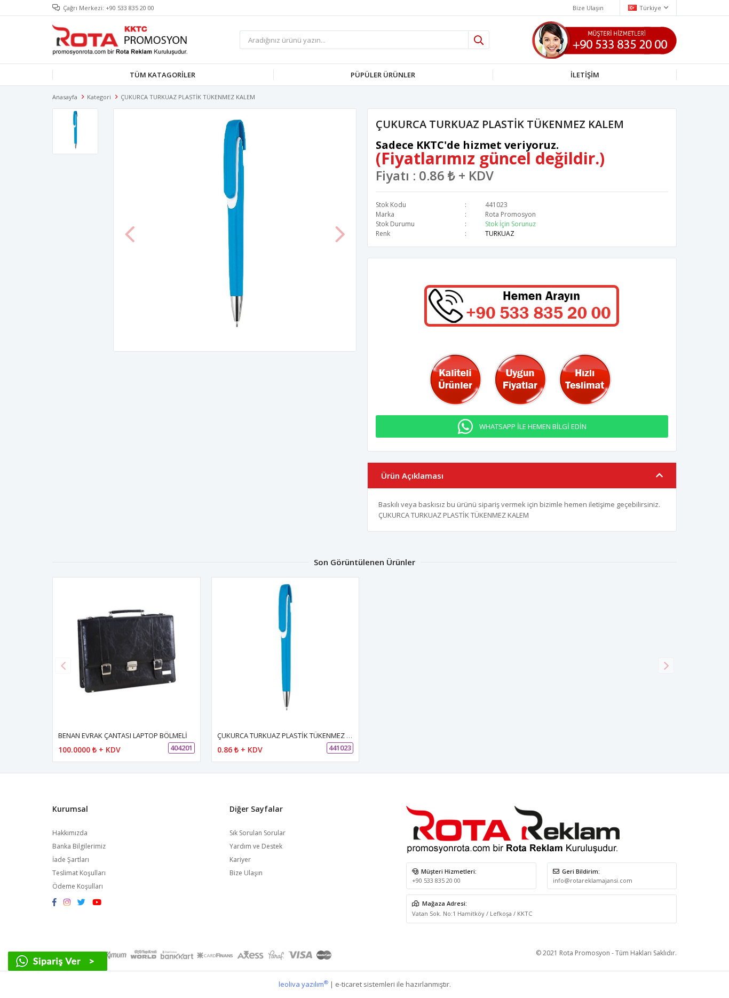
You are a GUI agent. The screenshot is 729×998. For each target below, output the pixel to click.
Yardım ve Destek (255, 846)
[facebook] (57, 902)
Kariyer (240, 859)
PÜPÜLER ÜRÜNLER (383, 75)
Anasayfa (64, 97)
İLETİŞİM (584, 75)
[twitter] (84, 902)
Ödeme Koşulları (77, 886)
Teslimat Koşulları (79, 872)
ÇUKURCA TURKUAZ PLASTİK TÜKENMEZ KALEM (292, 735)
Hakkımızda (70, 832)
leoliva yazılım (303, 984)
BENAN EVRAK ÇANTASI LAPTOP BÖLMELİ (122, 735)
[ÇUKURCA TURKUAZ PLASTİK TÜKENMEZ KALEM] (285, 651)
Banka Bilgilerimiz (79, 846)
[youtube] (99, 902)
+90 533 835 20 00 (130, 8)
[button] (666, 666)
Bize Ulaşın (588, 8)
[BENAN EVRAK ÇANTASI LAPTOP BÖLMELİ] (126, 651)
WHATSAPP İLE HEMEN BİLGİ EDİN (533, 426)
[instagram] (70, 902)
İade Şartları (70, 859)
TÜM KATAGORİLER (162, 75)
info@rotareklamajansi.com (592, 880)
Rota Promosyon (510, 214)
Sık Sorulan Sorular (257, 832)
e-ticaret (348, 984)
